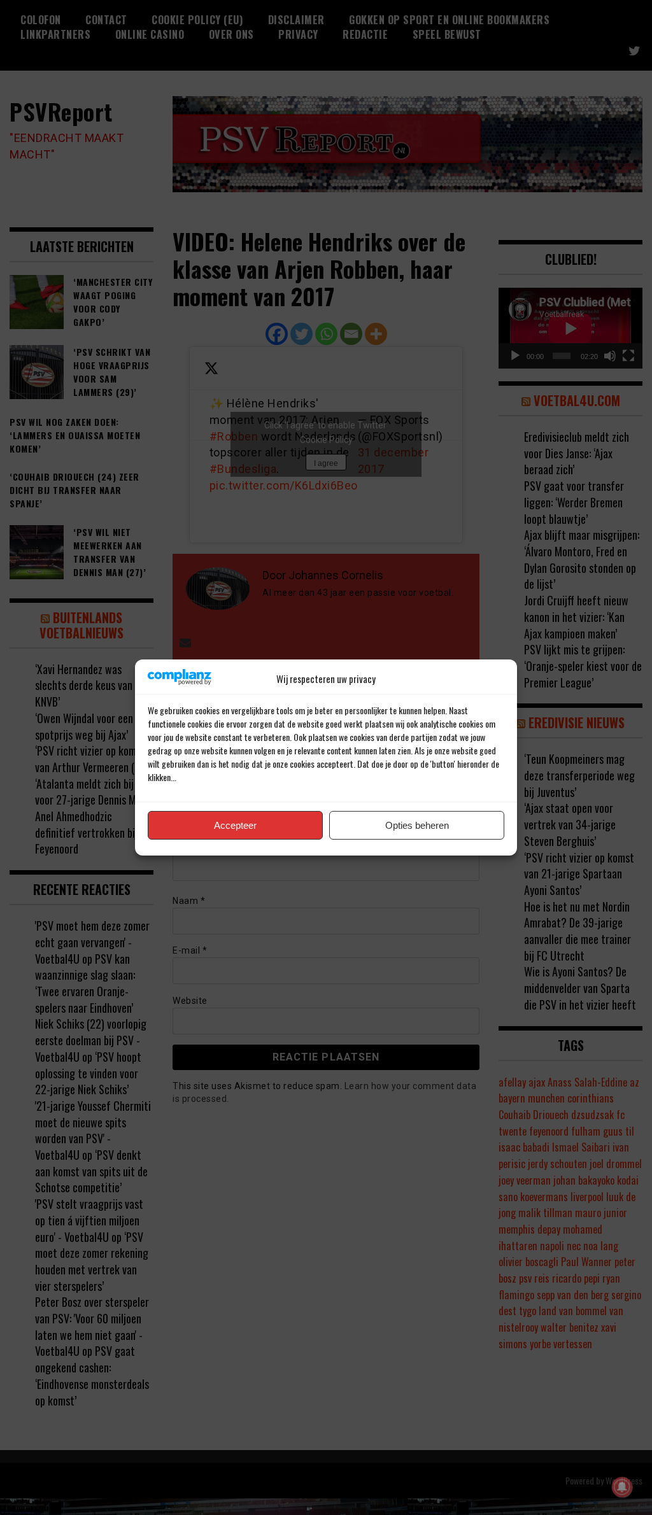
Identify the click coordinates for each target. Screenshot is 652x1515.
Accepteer (235, 825)
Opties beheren (417, 825)
